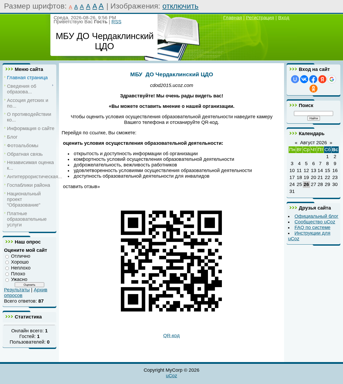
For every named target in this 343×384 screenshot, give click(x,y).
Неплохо (21, 268)
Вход (283, 17)
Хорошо (20, 262)
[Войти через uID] (295, 79)
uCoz (171, 375)
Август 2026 (313, 142)
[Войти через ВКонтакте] (304, 79)
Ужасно (19, 279)
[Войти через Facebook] (313, 79)
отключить (180, 6)
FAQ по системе (312, 227)
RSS (116, 21)
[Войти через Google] (331, 79)
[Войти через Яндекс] (322, 79)
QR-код (171, 335)
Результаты (17, 289)
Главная (232, 17)
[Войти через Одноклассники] (314, 89)
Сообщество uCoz (314, 222)
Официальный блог (316, 216)
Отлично (20, 256)
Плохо (18, 273)
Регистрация (260, 17)
